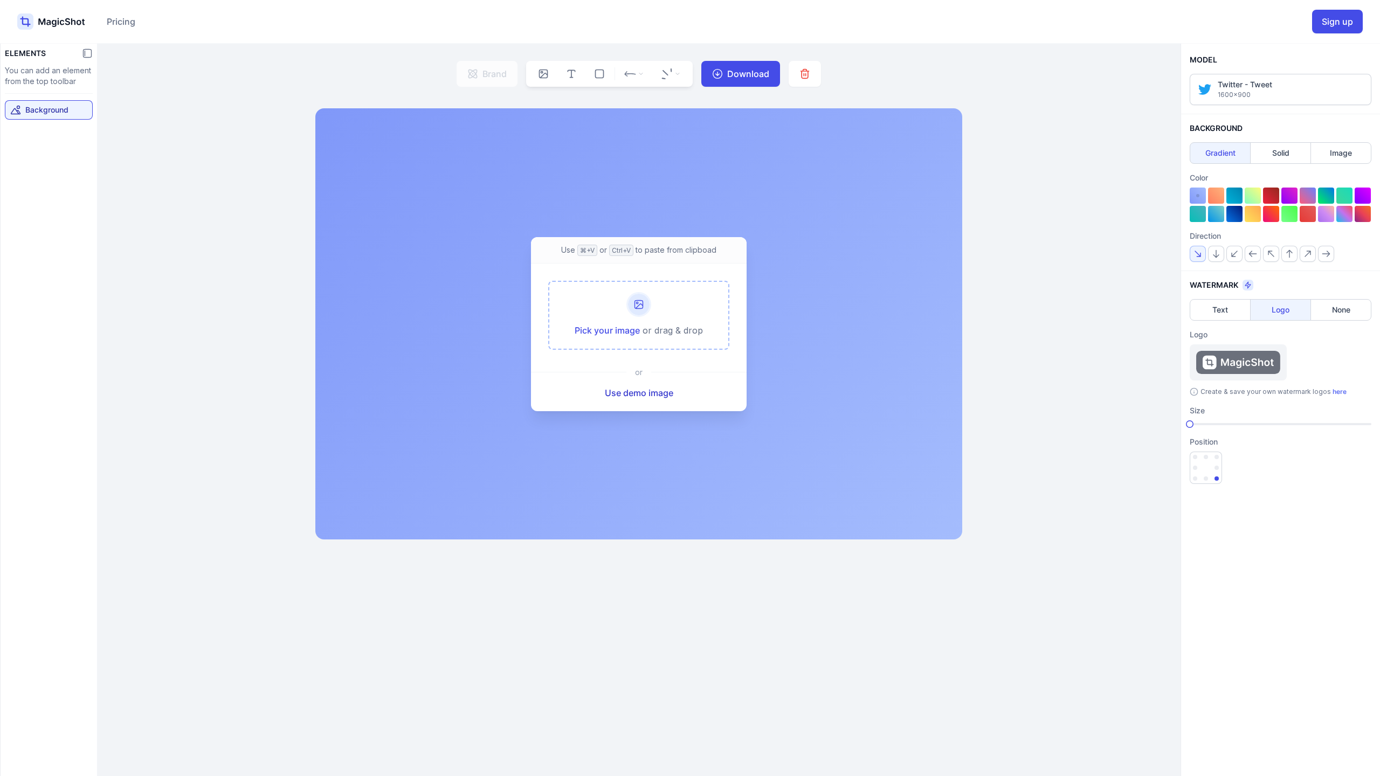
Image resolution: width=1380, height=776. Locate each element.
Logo (1280, 309)
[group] (543, 73)
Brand (494, 73)
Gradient (1220, 152)
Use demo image (639, 392)
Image (1341, 152)
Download (748, 73)
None (1341, 309)
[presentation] (638, 315)
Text (1220, 309)
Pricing (121, 21)
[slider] (1189, 424)
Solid (1280, 152)
